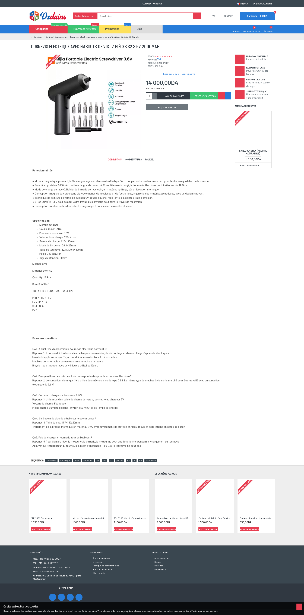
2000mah (151, 460)
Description (115, 159)
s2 (128, 460)
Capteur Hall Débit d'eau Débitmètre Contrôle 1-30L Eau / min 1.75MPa (215, 518)
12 (111, 460)
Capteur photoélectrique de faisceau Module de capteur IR (257, 518)
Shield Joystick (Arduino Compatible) (253, 152)
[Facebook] (52, 597)
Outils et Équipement (56, 37)
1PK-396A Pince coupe (41, 518)
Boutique (38, 37)
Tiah (159, 59)
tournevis (51, 460)
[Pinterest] (70, 597)
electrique (65, 460)
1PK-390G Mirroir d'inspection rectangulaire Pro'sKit (131, 518)
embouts (87, 460)
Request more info (168, 107)
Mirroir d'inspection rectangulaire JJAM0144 (90, 518)
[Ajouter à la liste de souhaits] (221, 95)
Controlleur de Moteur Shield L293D (174, 518)
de (97, 460)
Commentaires (133, 159)
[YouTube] (61, 597)
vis (104, 460)
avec (77, 460)
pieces (119, 460)
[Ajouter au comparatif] (228, 95)
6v (140, 460)
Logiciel (149, 159)
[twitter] (79, 597)
